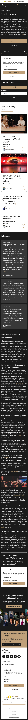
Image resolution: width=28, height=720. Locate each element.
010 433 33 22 (7, 66)
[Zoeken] (25, 94)
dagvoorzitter (14, 471)
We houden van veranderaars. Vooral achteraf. (11, 139)
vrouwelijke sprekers (18, 495)
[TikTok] (11, 656)
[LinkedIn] (15, 656)
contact (22, 34)
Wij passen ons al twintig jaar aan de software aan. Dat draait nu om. (12, 198)
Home (2, 10)
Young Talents (19, 383)
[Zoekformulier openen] (20, 5)
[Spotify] (19, 656)
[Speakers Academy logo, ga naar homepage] (3, 5)
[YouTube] (7, 656)
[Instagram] (3, 656)
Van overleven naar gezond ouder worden (13, 217)
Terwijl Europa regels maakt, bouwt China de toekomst (12, 178)
